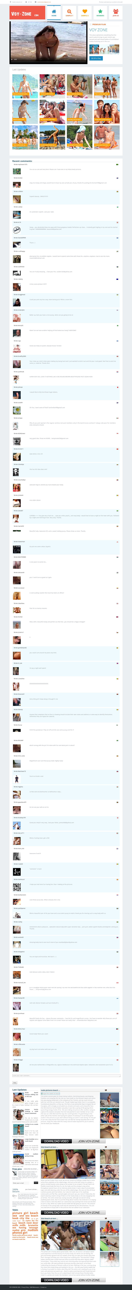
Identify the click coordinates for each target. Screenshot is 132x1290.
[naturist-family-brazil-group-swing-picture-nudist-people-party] (109, 1157)
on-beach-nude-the (18, 1239)
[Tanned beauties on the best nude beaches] (89, 1141)
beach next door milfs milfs (25, 1224)
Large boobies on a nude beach (31, 1140)
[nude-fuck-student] (109, 1188)
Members (100, 16)
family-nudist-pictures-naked (23, 1235)
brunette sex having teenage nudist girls (25, 1228)
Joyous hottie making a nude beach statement (31, 1111)
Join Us (116, 16)
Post (14, 1083)
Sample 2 (85, 16)
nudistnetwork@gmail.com (44, 2)
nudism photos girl (25, 1231)
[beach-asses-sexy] (109, 1172)
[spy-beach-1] (109, 1244)
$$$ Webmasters (34, 1287)
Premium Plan (99, 24)
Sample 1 (69, 16)
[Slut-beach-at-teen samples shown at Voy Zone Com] (114, 49)
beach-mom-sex (32, 1237)
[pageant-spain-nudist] (109, 1116)
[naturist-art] (109, 1131)
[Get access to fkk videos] (56, 1141)
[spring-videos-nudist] (109, 1259)
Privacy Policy (25, 1287)
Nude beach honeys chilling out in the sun (31, 1094)
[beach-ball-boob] (109, 1228)
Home (54, 16)
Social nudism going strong (31, 1155)
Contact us (43, 1287)
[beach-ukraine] (109, 1100)
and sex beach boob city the (25, 1217)
